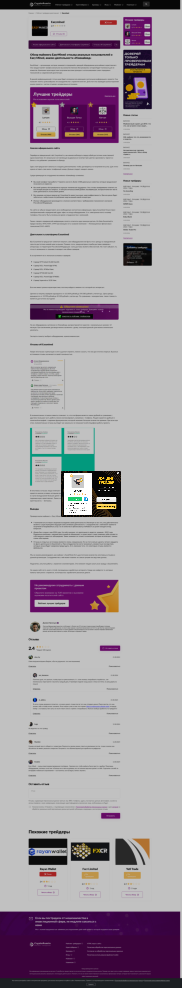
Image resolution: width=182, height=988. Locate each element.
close (118, 473)
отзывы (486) (106, 506)
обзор (106, 499)
